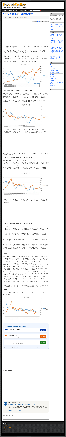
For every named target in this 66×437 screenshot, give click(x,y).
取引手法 (52, 74)
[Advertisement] (24, 34)
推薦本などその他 (53, 78)
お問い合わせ (6, 431)
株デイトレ (52, 85)
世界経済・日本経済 (54, 70)
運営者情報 (6, 425)
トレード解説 (52, 68)
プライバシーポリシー (8, 427)
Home (5, 10)
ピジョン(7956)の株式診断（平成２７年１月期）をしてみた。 (16, 417)
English (51, 64)
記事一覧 (26, 10)
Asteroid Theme (61, 434)
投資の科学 (39, 21)
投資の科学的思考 (14, 4)
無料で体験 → (43, 342)
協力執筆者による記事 (54, 72)
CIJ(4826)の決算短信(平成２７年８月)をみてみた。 (37, 417)
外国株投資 (11, 10)
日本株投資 (19, 10)
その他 (51, 66)
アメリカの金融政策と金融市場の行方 (18, 14)
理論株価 (52, 29)
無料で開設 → (43, 330)
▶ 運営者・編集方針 (12, 410)
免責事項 (19, 410)
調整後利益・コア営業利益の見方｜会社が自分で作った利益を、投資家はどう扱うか (56, 57)
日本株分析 (52, 80)
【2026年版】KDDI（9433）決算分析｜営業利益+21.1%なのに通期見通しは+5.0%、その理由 (56, 47)
